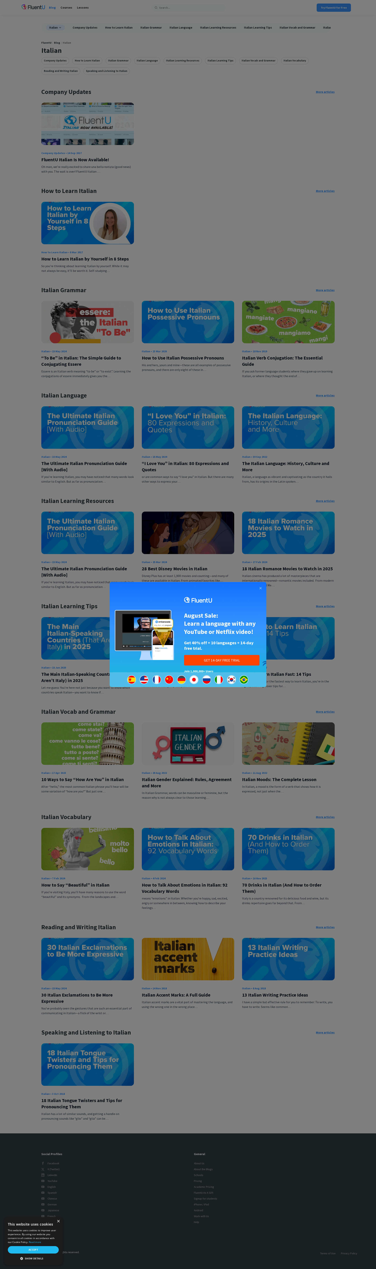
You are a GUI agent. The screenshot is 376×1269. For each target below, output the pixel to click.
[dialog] (33, 1241)
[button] (33, 1258)
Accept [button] (33, 1249)
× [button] (58, 1221)
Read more (35, 1242)
